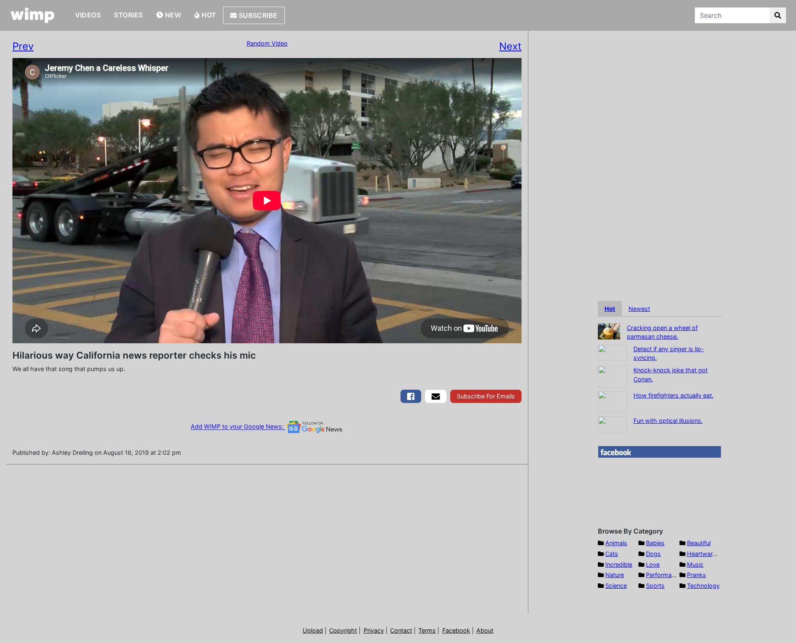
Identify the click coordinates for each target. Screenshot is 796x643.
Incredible (618, 564)
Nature (614, 574)
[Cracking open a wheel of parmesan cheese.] (609, 330)
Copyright (343, 630)
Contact (401, 630)
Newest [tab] (639, 308)
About (484, 630)
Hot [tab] (609, 308)
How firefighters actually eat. (673, 395)
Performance (664, 574)
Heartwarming (706, 553)
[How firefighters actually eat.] (612, 401)
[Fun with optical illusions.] (612, 423)
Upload (313, 630)
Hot (208, 15)
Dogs (653, 553)
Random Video (267, 43)
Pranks (696, 574)
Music (695, 564)
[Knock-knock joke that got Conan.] (612, 375)
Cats (611, 553)
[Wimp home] (32, 15)
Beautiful (699, 542)
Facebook (456, 630)
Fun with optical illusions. (668, 420)
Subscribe (257, 15)
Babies (655, 542)
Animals (616, 542)
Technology (703, 585)
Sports (655, 585)
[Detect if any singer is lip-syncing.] (612, 351)
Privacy (374, 630)
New (172, 15)
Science (616, 585)
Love (653, 564)
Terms (427, 630)
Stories (128, 15)
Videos (88, 15)
